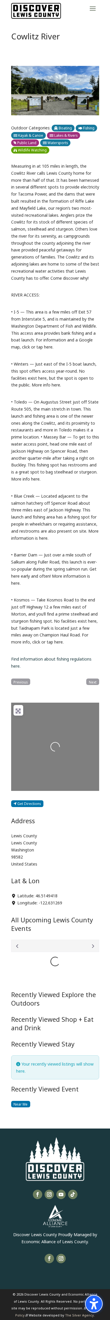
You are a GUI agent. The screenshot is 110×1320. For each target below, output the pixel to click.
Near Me (20, 1104)
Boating (65, 128)
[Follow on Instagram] (49, 1194)
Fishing (88, 128)
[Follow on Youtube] (61, 1194)
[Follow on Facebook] (37, 1194)
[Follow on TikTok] (72, 1194)
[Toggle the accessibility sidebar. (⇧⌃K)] (94, 1304)
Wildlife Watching (32, 150)
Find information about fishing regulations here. (51, 662)
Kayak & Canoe (30, 135)
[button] (92, 8)
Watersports (57, 142)
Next (93, 682)
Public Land (26, 142)
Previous (20, 682)
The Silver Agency (79, 1315)
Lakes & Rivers (65, 135)
